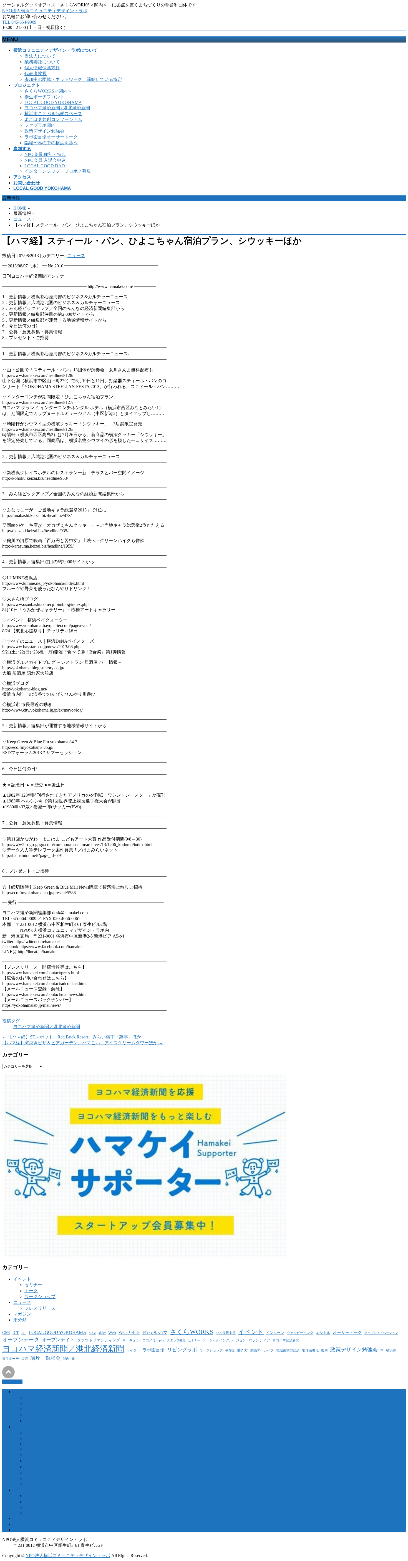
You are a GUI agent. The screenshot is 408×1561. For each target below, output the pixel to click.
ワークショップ (40, 1296)
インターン (275, 1333)
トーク (31, 1290)
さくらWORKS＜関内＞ (48, 91)
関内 (66, 1358)
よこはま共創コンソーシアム (53, 119)
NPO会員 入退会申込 (45, 160)
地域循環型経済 (287, 1350)
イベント (22, 1279)
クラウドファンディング (98, 1340)
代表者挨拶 (35, 73)
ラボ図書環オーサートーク (51, 137)
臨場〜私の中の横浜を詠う (51, 142)
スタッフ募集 (176, 1340)
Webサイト (129, 1332)
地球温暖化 (310, 1350)
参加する (22, 1490)
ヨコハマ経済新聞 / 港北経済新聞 (57, 107)
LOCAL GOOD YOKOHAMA (53, 102)
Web (112, 1332)
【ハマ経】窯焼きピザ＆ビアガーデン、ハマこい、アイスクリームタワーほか (82, 1042)
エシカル (323, 1333)
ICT (15, 1332)
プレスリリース (40, 1308)
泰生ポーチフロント (44, 97)
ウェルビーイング (300, 1333)
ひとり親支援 (226, 1333)
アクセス (22, 1518)
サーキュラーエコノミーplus (143, 1340)
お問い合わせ (26, 1524)
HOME (20, 208)
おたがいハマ (154, 1332)
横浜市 (391, 1350)
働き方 (242, 1350)
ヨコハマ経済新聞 (286, 1340)
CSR (6, 1332)
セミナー (33, 1284)
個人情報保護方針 (42, 67)
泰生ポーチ (10, 1359)
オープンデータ (20, 1340)
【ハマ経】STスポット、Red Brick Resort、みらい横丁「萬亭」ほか (71, 1037)
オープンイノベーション (381, 1332)
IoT (23, 1332)
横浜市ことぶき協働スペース (53, 113)
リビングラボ (182, 1350)
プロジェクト (26, 1426)
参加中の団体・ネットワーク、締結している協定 (73, 79)
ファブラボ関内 (40, 125)
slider (102, 1333)
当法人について (40, 56)
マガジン (22, 1314)
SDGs (92, 1332)
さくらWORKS (191, 1331)
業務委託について (42, 61)
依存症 (230, 1350)
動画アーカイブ (262, 1350)
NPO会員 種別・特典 (45, 154)
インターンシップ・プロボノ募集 (57, 171)
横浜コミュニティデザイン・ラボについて (55, 1391)
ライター (133, 1350)
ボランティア (259, 1340)
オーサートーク (347, 1332)
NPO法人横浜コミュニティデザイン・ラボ (44, 10)
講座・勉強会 (46, 1358)
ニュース (22, 219)
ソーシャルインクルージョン (224, 1340)
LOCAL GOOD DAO (44, 165)
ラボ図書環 (153, 1350)
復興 (324, 1350)
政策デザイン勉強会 (44, 131)
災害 (24, 1359)
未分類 (20, 1320)
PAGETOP (12, 1381)
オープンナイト (58, 1340)
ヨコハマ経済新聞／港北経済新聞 (46, 1026)
